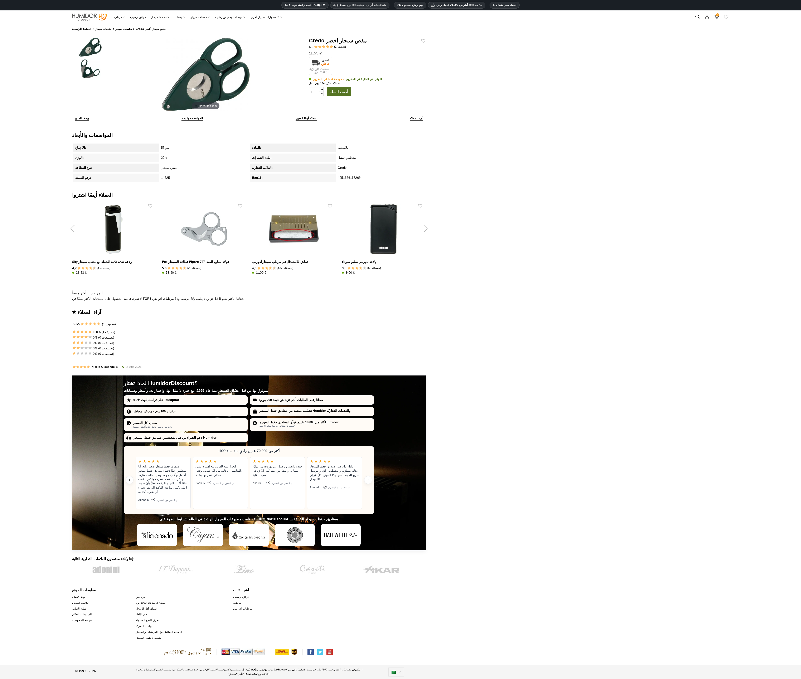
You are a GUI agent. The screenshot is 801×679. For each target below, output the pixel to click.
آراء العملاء (416, 118)
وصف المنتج (82, 118)
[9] (92, 268)
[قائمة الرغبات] (726, 18)
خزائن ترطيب (205, 298)
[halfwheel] (341, 535)
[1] (315, 47)
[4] (327, 47)
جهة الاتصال (79, 596)
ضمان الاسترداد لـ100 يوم (151, 602)
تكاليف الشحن (80, 602)
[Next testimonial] (368, 480)
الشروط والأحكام (82, 614)
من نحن (140, 596)
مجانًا (363, 4)
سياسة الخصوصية (82, 620)
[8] (91, 268)
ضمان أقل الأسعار (145, 423)
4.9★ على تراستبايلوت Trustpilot (305, 5)
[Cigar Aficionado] (157, 535)
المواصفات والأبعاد (192, 118)
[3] (323, 47)
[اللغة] (396, 672)
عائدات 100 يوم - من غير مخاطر (154, 411)
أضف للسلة (339, 92)
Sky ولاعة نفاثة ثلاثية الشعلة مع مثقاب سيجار (102, 261)
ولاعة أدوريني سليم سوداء (359, 261)
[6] (87, 268)
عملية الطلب (79, 608)
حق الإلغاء (141, 614)
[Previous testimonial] (130, 480)
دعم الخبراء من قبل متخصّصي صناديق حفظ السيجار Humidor (175, 437)
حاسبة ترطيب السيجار (148, 637)
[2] (319, 47)
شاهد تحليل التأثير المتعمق (243, 674)
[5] (331, 47)
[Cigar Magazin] (295, 535)
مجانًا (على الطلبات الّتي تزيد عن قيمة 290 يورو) (291, 400)
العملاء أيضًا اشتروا (306, 118)
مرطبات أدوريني (163, 298)
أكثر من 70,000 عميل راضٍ (459, 5)
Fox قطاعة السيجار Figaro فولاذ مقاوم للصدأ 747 (195, 261)
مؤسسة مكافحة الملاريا (255, 669)
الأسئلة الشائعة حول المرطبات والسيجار (159, 632)
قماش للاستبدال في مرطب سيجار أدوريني (280, 261)
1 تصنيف (340, 46)
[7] (88, 268)
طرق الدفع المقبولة (147, 620)
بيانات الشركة (144, 626)
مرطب (184, 298)
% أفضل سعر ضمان (504, 4)
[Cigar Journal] (203, 535)
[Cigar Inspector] (249, 535)
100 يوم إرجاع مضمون (410, 4)
